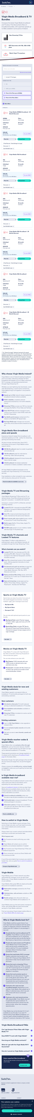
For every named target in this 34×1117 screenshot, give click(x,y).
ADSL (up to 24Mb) (10, 88)
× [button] (32, 1101)
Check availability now (8, 814)
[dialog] (17, 1108)
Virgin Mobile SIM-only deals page (13, 913)
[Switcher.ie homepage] (6, 2)
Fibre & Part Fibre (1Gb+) (12, 97)
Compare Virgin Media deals (10, 866)
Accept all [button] (17, 1110)
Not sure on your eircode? (25, 72)
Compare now (23, 1065)
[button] (17, 1114)
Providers (11, 6)
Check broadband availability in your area (13, 481)
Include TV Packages (11, 77)
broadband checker (12, 787)
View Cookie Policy (8, 1107)
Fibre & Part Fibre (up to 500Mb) (14, 93)
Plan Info (6, 139)
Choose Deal (21, 139)
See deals (7, 639)
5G (6, 84)
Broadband (3, 6)
